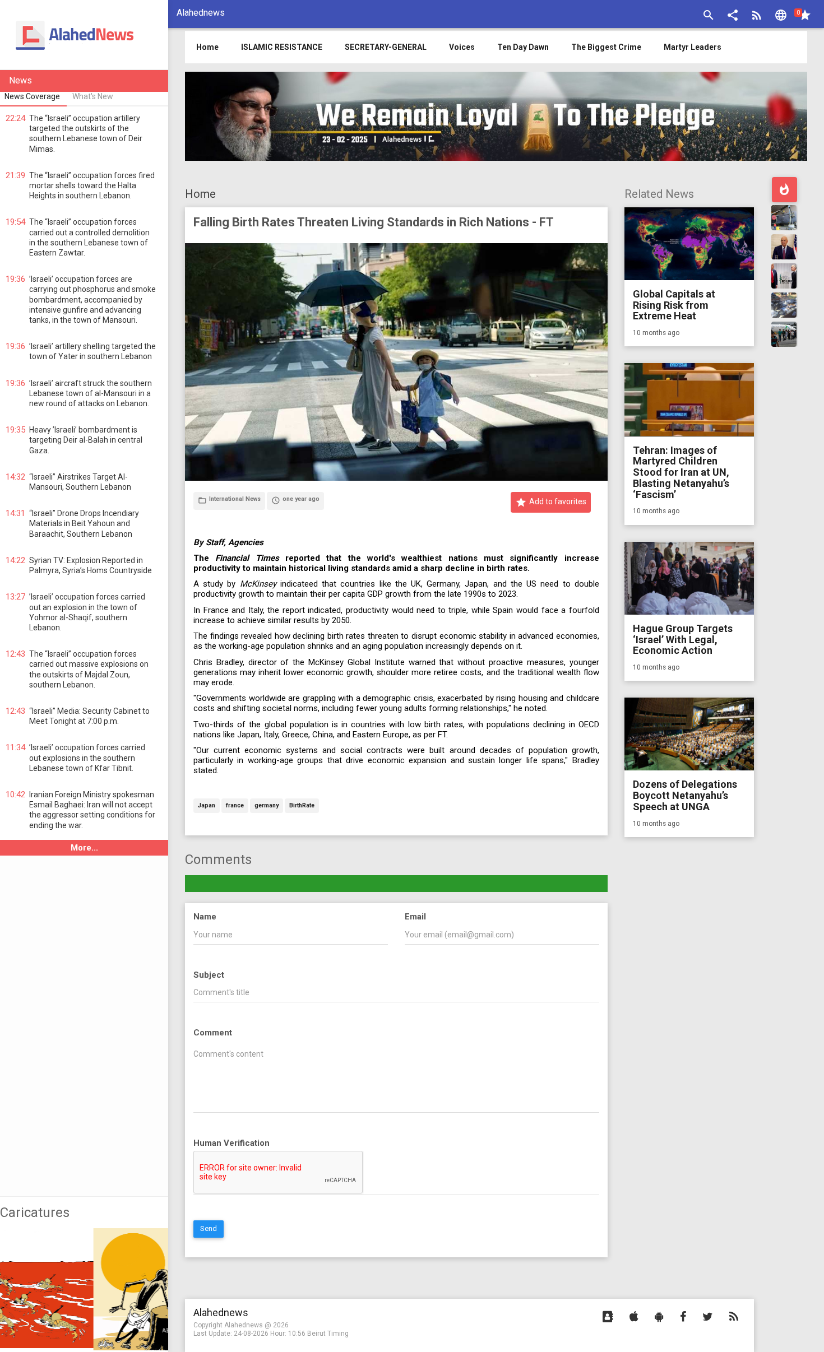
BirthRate (301, 806)
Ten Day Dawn (523, 47)
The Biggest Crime (606, 47)
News (20, 80)
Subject (208, 975)
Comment (212, 1033)
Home (200, 194)
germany (266, 806)
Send (208, 1228)
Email (415, 917)
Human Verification (231, 1143)
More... (84, 848)
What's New (92, 96)
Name (204, 917)
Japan (206, 806)
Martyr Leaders (692, 47)
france (235, 806)
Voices (462, 47)
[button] (732, 16)
